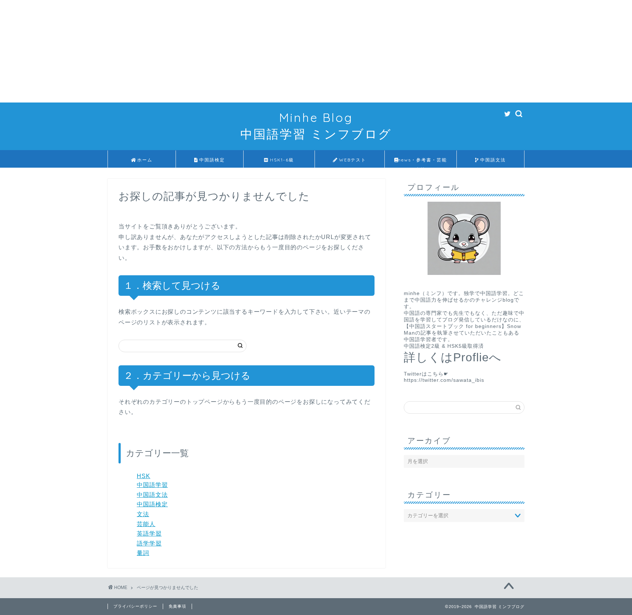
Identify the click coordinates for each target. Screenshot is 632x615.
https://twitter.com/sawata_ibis (444, 380)
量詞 (143, 553)
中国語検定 (211, 160)
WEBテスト (351, 160)
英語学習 (149, 533)
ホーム (145, 160)
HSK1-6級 (281, 160)
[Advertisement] (219, 51)
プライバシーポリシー (135, 606)
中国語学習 (152, 485)
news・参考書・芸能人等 (422, 162)
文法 (143, 514)
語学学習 (149, 543)
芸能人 (146, 524)
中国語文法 (492, 160)
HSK (143, 476)
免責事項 (177, 606)
